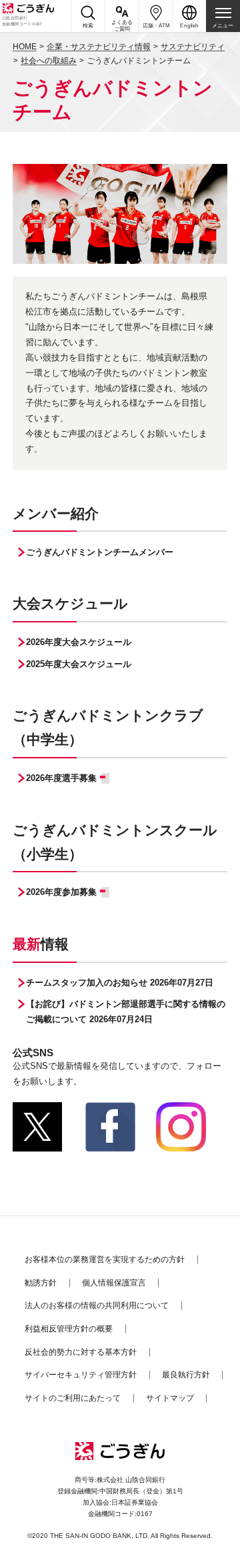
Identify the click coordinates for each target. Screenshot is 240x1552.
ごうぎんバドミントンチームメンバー (99, 552)
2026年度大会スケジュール (78, 642)
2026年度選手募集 (61, 778)
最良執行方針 (186, 1375)
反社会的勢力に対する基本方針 (81, 1352)
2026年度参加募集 (61, 892)
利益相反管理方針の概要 (69, 1329)
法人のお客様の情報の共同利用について (97, 1305)
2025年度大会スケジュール (78, 664)
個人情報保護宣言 (114, 1283)
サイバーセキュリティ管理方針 (81, 1375)
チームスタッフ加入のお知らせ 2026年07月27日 (119, 983)
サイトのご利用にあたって (73, 1398)
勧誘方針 (41, 1283)
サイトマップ (170, 1398)
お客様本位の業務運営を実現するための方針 (105, 1259)
